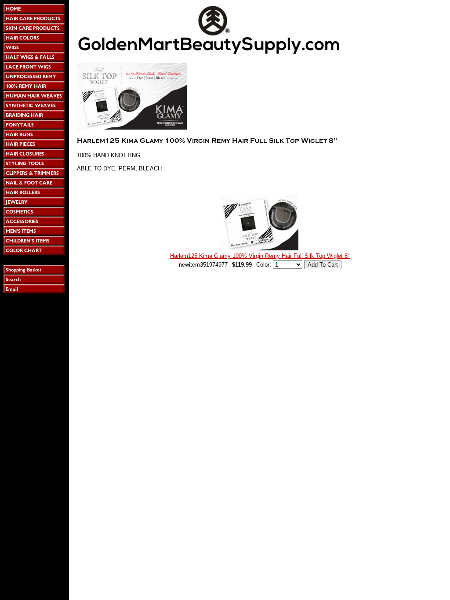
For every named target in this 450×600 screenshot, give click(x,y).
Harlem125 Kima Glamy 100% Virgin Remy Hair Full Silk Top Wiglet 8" (260, 256)
